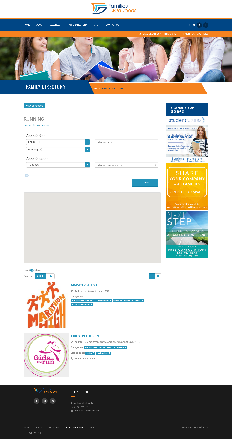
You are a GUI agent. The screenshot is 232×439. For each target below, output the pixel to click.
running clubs (102, 353)
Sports (137, 301)
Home (27, 125)
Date (41, 276)
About (39, 427)
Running (127, 301)
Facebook (36, 401)
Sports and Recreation (81, 304)
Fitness (116, 301)
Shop (91, 427)
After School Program (80, 301)
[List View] (152, 276)
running (89, 353)
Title (50, 276)
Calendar (53, 427)
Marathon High (84, 285)
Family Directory (74, 427)
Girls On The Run (85, 336)
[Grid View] (158, 276)
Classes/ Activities (101, 301)
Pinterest (53, 401)
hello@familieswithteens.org (159, 34)
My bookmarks (35, 105)
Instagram (45, 401)
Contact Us (34, 433)
